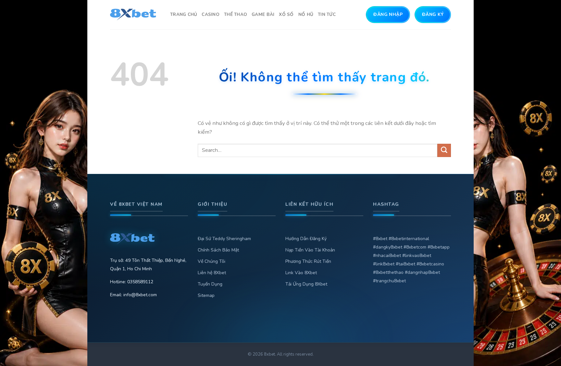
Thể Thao (235, 14)
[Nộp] (444, 150)
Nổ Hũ (305, 14)
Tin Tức (327, 14)
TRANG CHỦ (183, 14)
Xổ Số (286, 14)
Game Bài (263, 14)
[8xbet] (135, 14)
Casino (210, 14)
